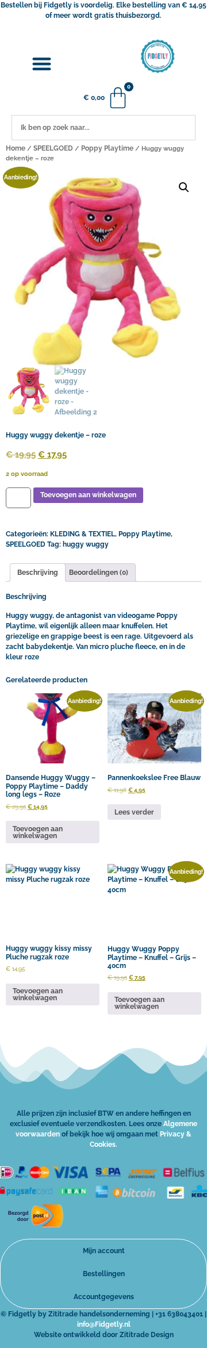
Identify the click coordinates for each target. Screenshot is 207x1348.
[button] (41, 64)
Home (15, 148)
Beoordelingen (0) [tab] (98, 573)
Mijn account (104, 1251)
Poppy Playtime (107, 148)
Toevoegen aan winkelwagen (88, 495)
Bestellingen (104, 1274)
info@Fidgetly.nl (104, 1324)
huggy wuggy (86, 544)
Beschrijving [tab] (37, 573)
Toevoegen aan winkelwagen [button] (38, 832)
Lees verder (134, 812)
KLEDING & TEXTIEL (82, 534)
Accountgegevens (104, 1297)
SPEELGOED (53, 148)
